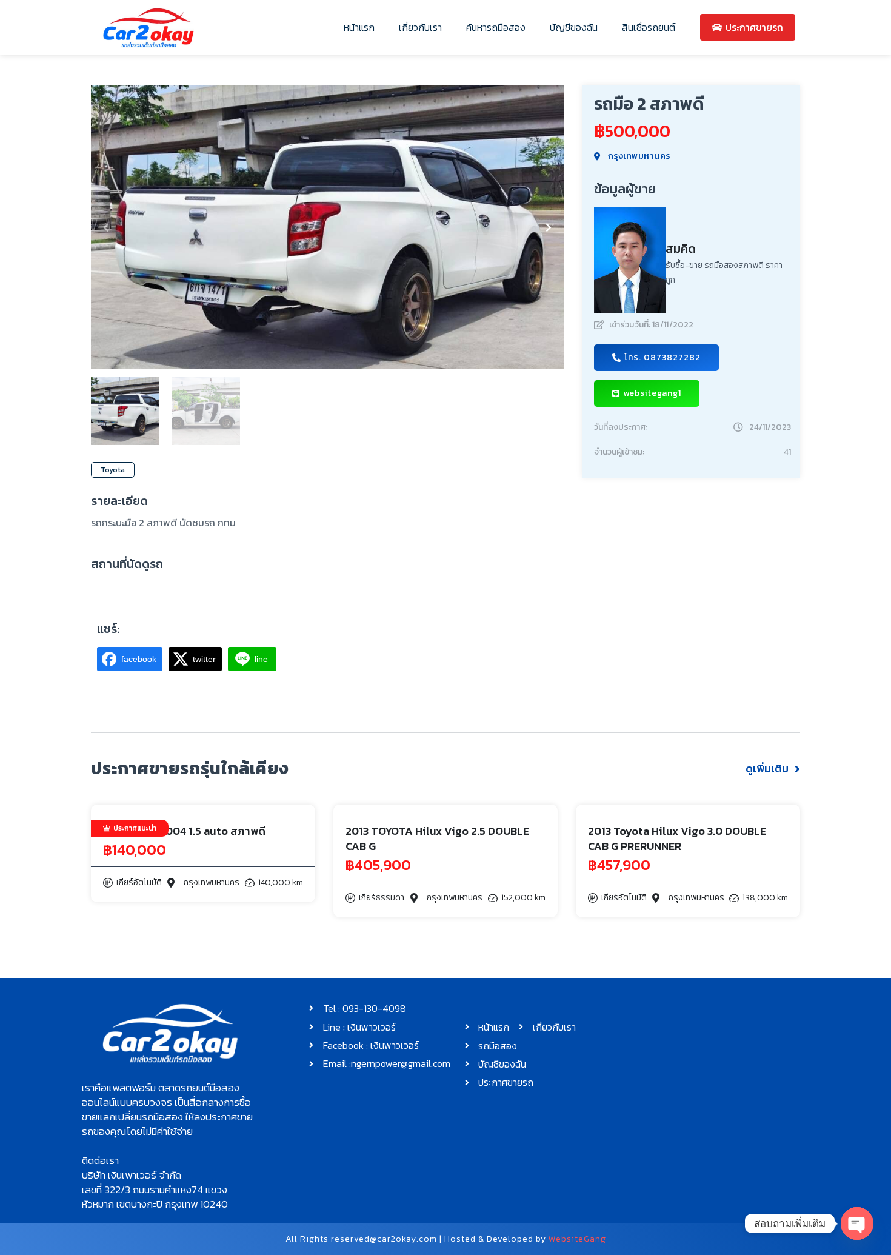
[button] (106, 227)
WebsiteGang (577, 1239)
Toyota (113, 469)
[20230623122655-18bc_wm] (327, 227)
